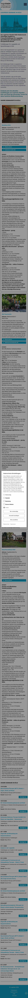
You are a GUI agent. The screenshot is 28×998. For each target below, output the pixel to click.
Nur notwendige (14, 511)
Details (7, 507)
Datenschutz (6, 524)
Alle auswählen (14, 519)
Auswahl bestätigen (14, 515)
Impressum (13, 524)
